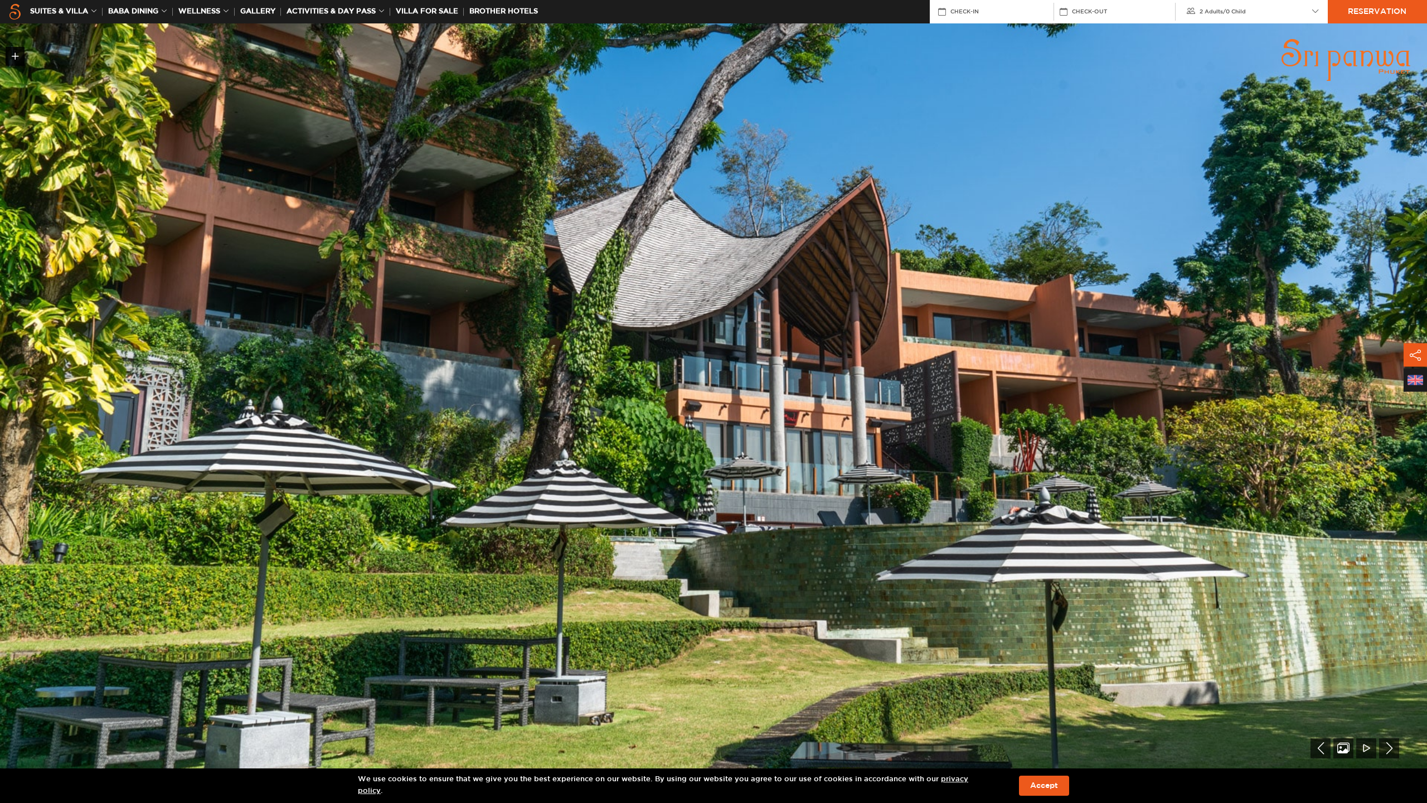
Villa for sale (427, 11)
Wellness (199, 11)
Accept (1044, 785)
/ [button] (1223, 11)
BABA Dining (133, 11)
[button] (1320, 748)
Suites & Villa (59, 11)
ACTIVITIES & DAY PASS (331, 11)
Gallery (257, 11)
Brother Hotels (503, 11)
